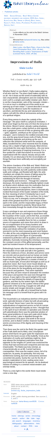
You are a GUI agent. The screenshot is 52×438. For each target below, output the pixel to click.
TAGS (6, 16)
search (14, 418)
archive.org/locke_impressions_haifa (25, 390)
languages (27, 421)
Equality (7, 23)
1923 (32, 18)
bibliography (17, 423)
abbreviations (29, 423)
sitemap (21, 416)
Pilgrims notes (36, 23)
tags (38, 418)
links (38, 423)
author (22, 418)
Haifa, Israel (16, 23)
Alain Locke (8, 20)
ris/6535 (14, 403)
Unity (13, 25)
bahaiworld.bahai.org (32, 40)
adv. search (16, 421)
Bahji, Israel (35, 20)
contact (23, 426)
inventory (36, 421)
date (33, 418)
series (28, 416)
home (14, 416)
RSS (30, 426)
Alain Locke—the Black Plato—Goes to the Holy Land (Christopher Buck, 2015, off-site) (31, 48)
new (36, 426)
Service (7, 25)
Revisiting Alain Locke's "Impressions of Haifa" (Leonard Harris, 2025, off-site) (30, 53)
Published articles (11, 12)
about (16, 426)
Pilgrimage (26, 23)
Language (6, 393)
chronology (36, 416)
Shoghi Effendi (14, 16)
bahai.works (19, 42)
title (28, 418)
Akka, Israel (39, 18)
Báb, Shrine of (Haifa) (22, 20)
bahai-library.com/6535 (28, 401)
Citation (41, 401)
